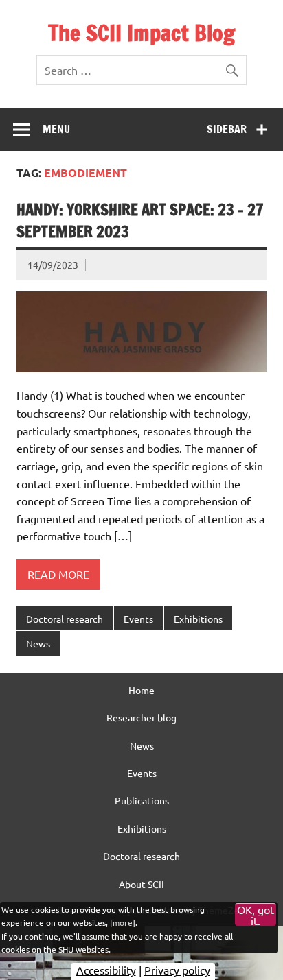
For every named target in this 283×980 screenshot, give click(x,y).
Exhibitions (198, 618)
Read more (58, 574)
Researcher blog (141, 717)
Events (138, 618)
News (38, 643)
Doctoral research (64, 618)
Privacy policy (177, 970)
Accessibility (106, 970)
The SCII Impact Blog (141, 33)
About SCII (141, 884)
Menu (56, 128)
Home (141, 690)
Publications (142, 800)
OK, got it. (255, 915)
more (123, 922)
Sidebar (227, 128)
